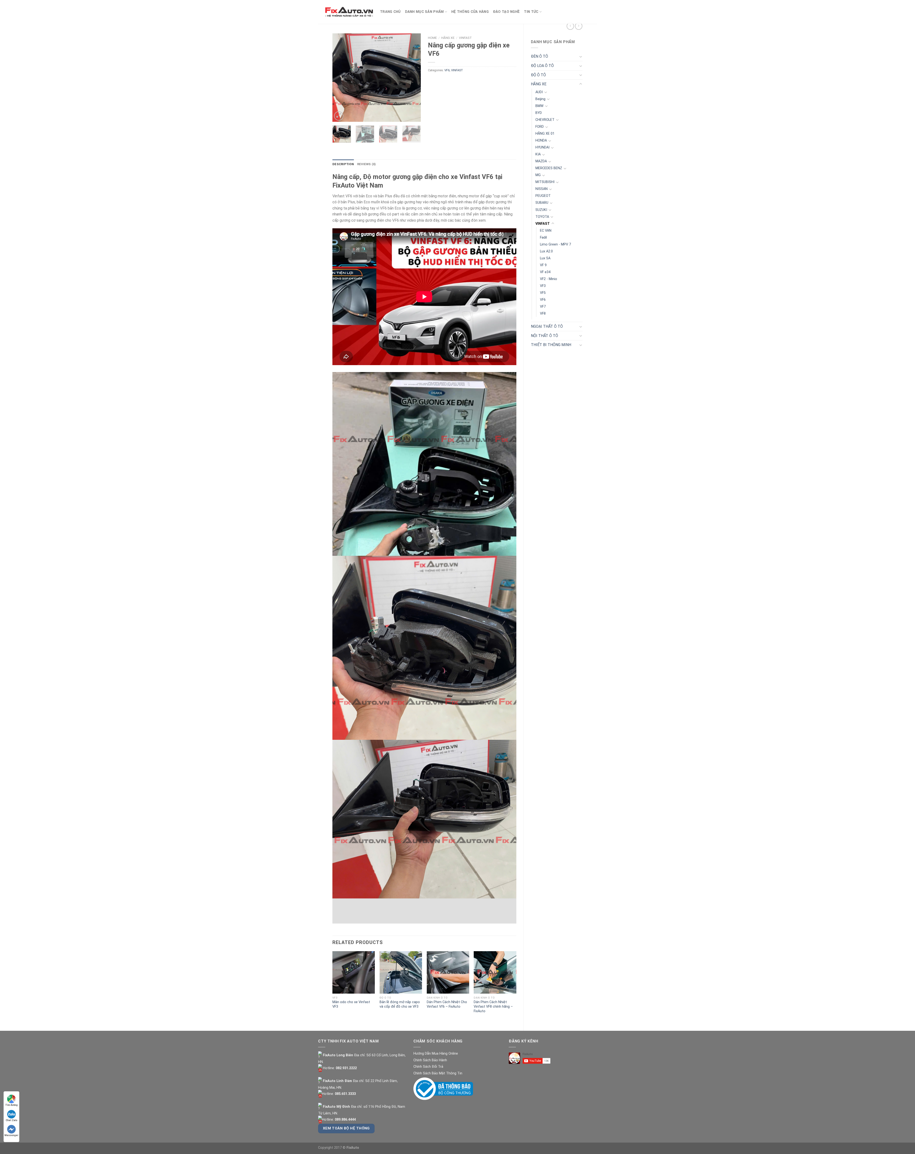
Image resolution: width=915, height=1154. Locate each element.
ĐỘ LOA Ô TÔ (542, 65)
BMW (539, 106)
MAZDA (541, 161)
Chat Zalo (11, 1120)
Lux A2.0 (546, 251)
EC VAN (545, 231)
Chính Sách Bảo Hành (430, 1060)
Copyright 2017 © (338, 1148)
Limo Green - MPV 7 (555, 244)
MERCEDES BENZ (548, 168)
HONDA (541, 140)
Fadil (543, 237)
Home (432, 38)
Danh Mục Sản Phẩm (424, 12)
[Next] (413, 77)
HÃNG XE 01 (544, 134)
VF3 (543, 286)
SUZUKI (541, 210)
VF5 (543, 293)
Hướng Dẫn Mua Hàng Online (435, 1054)
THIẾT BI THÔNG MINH (551, 344)
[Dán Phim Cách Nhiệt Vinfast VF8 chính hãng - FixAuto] (495, 972)
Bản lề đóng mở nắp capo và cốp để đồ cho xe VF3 (400, 1004)
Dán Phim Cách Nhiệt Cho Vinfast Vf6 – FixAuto (447, 1004)
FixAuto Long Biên (337, 1055)
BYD (538, 113)
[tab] (343, 164)
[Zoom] (338, 116)
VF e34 (545, 272)
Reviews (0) (366, 164)
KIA (538, 154)
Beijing (540, 99)
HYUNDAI (542, 147)
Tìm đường (11, 1105)
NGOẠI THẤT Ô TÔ (547, 326)
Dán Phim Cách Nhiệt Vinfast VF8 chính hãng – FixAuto (493, 1006)
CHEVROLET (544, 120)
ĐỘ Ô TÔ (538, 75)
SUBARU (541, 203)
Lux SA (545, 258)
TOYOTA (542, 217)
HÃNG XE (538, 84)
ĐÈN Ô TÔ (539, 56)
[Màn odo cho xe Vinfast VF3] (353, 972)
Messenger (11, 1135)
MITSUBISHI (544, 182)
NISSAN (541, 189)
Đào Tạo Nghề (506, 12)
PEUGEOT (543, 196)
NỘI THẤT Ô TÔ (544, 335)
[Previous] (340, 77)
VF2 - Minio (548, 279)
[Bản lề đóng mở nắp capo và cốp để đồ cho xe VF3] (401, 972)
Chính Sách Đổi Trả (428, 1067)
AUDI (539, 92)
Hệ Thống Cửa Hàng (470, 12)
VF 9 (543, 265)
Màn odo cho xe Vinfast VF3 (351, 1004)
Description (343, 164)
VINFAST (542, 224)
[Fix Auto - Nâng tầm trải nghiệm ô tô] (349, 12)
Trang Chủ (390, 12)
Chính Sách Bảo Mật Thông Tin (437, 1073)
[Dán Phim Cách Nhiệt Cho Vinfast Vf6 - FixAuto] (448, 972)
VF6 (543, 300)
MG (538, 175)
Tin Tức (531, 12)
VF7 (543, 307)
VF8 (543, 313)
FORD (539, 127)
